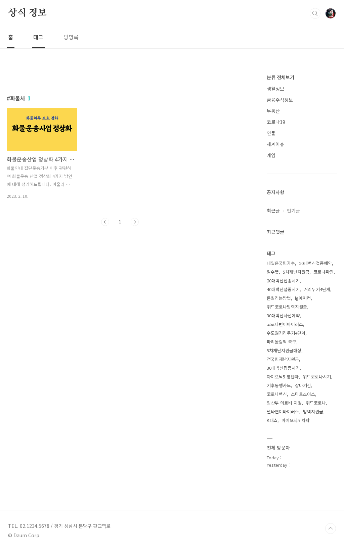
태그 (38, 37)
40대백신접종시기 (283, 289)
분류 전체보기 (280, 77)
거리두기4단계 (317, 289)
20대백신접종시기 (283, 280)
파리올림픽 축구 (281, 341)
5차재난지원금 (296, 272)
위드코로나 (316, 403)
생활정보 (275, 88)
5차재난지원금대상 (284, 350)
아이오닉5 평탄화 (283, 376)
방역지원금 (313, 411)
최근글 (273, 210)
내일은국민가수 (281, 263)
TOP (330, 528)
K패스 (272, 420)
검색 (315, 13)
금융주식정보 (280, 99)
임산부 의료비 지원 (284, 403)
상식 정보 (27, 13)
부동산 (273, 110)
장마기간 (303, 385)
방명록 (71, 37)
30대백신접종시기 (283, 368)
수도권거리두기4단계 (286, 333)
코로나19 (276, 122)
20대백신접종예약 (315, 263)
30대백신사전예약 (283, 315)
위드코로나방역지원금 (287, 307)
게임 (271, 155)
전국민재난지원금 (283, 359)
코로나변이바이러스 (285, 324)
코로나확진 (323, 272)
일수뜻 (273, 272)
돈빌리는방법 (279, 298)
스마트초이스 (303, 394)
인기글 (293, 210)
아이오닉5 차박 (295, 420)
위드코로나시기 (317, 376)
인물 (271, 133)
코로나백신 (277, 394)
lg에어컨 (303, 298)
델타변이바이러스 (283, 411)
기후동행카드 (279, 385)
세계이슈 (275, 144)
